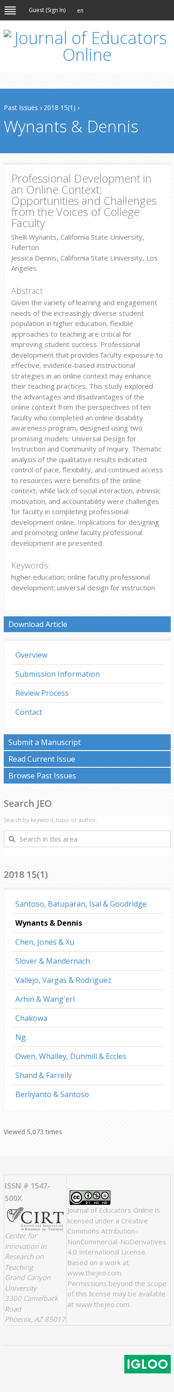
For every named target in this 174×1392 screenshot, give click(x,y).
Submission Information (57, 674)
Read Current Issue (41, 759)
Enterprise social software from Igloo (147, 1364)
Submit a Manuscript (44, 742)
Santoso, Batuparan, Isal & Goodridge (81, 904)
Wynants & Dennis (48, 923)
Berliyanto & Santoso (52, 1094)
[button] (80, 11)
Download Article (37, 624)
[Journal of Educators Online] (87, 46)
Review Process (42, 693)
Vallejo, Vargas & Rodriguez (63, 980)
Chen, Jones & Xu (44, 942)
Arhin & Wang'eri (45, 999)
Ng (20, 1037)
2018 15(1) (60, 107)
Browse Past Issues (42, 776)
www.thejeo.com (94, 1272)
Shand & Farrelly (43, 1075)
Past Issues (21, 107)
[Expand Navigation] (10, 10)
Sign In (55, 10)
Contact (28, 712)
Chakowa (31, 1018)
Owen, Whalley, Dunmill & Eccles (70, 1056)
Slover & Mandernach (52, 961)
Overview (31, 655)
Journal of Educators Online (110, 1210)
